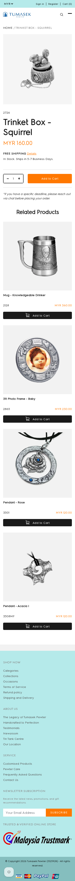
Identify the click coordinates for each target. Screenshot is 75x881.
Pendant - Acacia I (16, 606)
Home (7, 28)
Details (31, 153)
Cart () (67, 4)
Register (53, 4)
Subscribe (59, 812)
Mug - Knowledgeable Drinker (24, 295)
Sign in (40, 4)
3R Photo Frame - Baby (19, 399)
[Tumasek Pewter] (17, 14)
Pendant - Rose (14, 502)
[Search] (61, 14)
